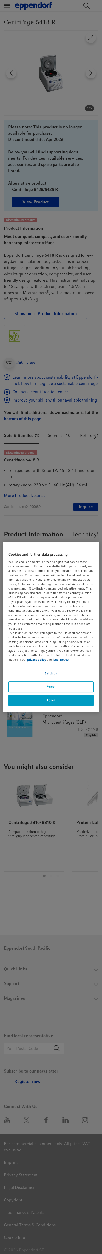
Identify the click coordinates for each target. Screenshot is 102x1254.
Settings (51, 673)
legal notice (61, 659)
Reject (50, 686)
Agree (51, 700)
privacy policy (36, 659)
